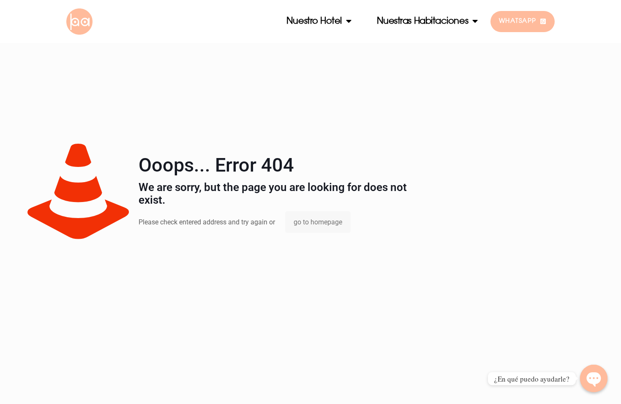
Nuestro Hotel (314, 21)
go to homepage (318, 222)
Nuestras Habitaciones (422, 21)
